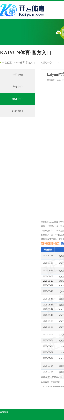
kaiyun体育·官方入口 (24, 62)
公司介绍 (17, 74)
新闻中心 (47, 62)
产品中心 (17, 86)
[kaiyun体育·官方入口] (23, 10)
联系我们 (17, 110)
